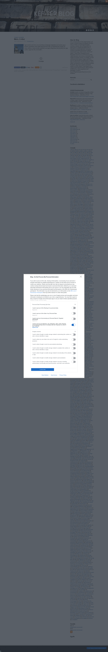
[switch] (74, 308)
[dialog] (54, 326)
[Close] (81, 277)
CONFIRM (43, 369)
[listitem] (54, 304)
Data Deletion (45, 375)
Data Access (54, 375)
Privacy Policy (63, 375)
